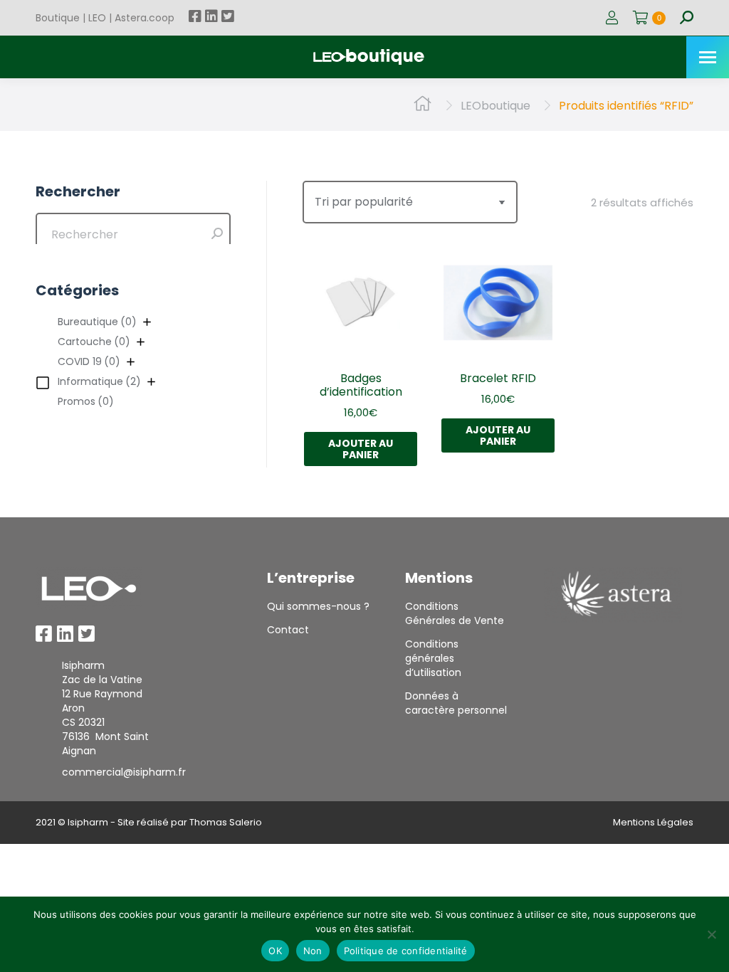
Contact (288, 630)
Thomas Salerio (225, 822)
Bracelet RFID (498, 378)
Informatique (99, 381)
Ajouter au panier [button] (360, 449)
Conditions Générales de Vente (454, 613)
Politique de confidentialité (406, 950)
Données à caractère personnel (456, 703)
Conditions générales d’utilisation (433, 658)
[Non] (711, 934)
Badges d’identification (361, 385)
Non (312, 950)
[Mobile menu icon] (707, 57)
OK (275, 950)
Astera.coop (144, 18)
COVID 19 (89, 361)
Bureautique (97, 322)
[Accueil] (422, 105)
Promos (86, 401)
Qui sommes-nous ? (318, 606)
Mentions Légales (653, 822)
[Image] (89, 588)
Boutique (58, 18)
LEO (97, 18)
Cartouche (94, 341)
